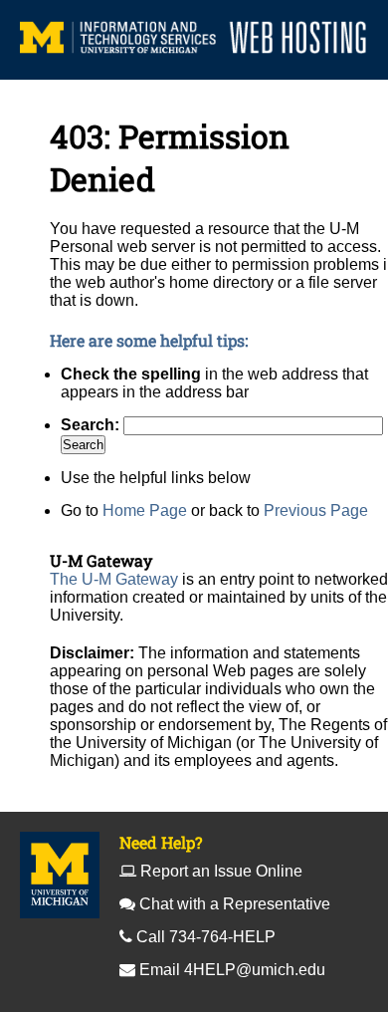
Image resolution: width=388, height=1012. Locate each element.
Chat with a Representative (234, 903)
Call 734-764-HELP (206, 936)
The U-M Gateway (114, 579)
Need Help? (160, 842)
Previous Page (316, 510)
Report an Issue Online (221, 871)
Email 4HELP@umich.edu (232, 969)
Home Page (144, 510)
